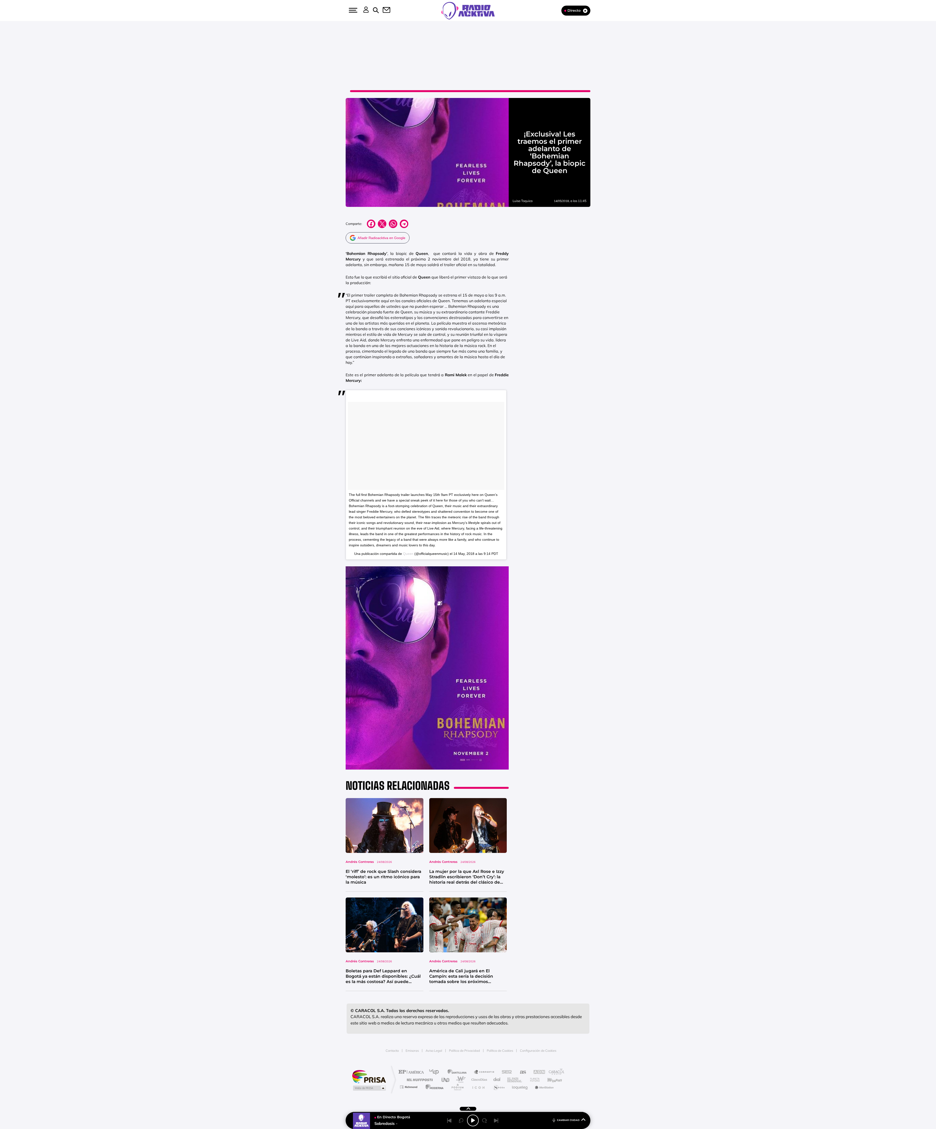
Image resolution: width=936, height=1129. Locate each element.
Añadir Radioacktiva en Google (381, 238)
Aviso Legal (434, 1050)
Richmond (409, 1087)
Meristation (544, 1087)
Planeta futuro (533, 1080)
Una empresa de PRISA (369, 1076)
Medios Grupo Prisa (368, 1088)
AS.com (520, 1072)
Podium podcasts (457, 1087)
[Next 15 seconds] (484, 1120)
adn (537, 1072)
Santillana (458, 1072)
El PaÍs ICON (478, 1087)
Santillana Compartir (484, 1072)
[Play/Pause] (473, 1120)
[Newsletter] (384, 10)
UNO (445, 1080)
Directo (574, 10)
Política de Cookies (500, 1050)
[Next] (496, 1120)
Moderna (433, 1087)
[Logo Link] (468, 10)
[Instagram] (14, 49)
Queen (408, 554)
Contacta (392, 1050)
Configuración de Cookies (538, 1050)
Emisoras (412, 1050)
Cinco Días (478, 1080)
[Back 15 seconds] (461, 1120)
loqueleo (520, 1087)
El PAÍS (412, 1072)
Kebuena (550, 1080)
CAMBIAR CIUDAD (568, 1120)
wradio (460, 1080)
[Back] (449, 1120)
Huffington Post (419, 1080)
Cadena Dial (497, 1080)
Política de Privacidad (464, 1050)
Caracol (554, 1072)
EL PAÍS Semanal (515, 1080)
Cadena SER (505, 1072)
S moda (498, 1087)
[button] (352, 10)
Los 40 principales (436, 1072)
